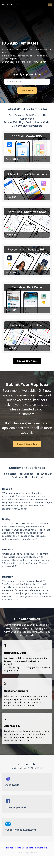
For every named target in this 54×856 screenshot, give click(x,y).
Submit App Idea (27, 444)
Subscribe (27, 90)
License (9, 848)
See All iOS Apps (27, 360)
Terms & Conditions (24, 848)
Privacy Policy (41, 848)
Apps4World (10, 4)
